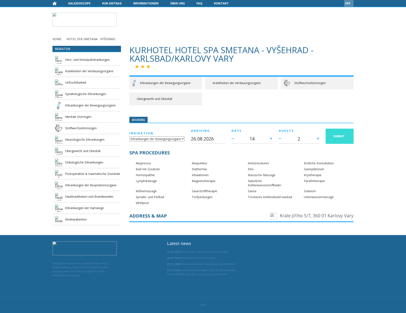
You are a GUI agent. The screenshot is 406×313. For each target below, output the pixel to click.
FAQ (199, 3)
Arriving (200, 131)
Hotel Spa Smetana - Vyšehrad (90, 39)
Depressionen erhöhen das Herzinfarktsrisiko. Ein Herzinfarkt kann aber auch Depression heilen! (201, 272)
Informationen (146, 3)
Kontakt (221, 3)
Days (237, 131)
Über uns (177, 3)
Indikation (141, 133)
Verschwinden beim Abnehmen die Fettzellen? (201, 264)
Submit (339, 136)
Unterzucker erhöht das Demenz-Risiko (197, 252)
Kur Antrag (112, 3)
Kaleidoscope (79, 3)
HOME (56, 39)
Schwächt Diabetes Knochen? (191, 258)
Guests (286, 131)
